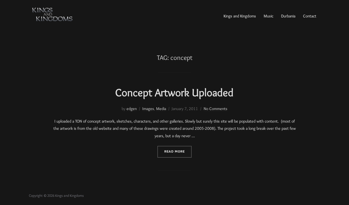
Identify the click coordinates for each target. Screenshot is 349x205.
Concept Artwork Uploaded (174, 92)
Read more (178, 150)
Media (161, 108)
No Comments (215, 108)
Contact (309, 16)
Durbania (288, 16)
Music (268, 16)
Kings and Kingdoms (240, 16)
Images (148, 108)
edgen (131, 108)
